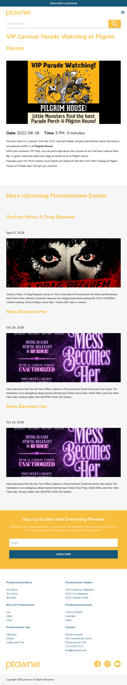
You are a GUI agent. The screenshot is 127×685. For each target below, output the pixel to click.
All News (12, 590)
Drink (9, 616)
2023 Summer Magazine (79, 590)
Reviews (11, 597)
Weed (10, 638)
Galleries (11, 634)
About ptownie (74, 634)
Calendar (70, 616)
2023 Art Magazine (76, 594)
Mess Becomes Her (26, 312)
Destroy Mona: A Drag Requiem (40, 217)
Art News (12, 594)
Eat (8, 612)
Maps (68, 620)
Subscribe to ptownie (63, 3)
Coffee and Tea (15, 642)
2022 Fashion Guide (76, 597)
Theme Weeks (74, 612)
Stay (9, 620)
